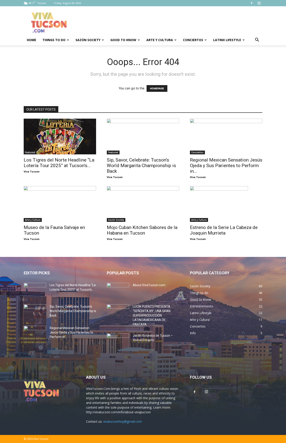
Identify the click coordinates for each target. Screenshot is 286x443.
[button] (257, 40)
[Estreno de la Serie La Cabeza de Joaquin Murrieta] (226, 204)
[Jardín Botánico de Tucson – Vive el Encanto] (118, 341)
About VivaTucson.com (149, 285)
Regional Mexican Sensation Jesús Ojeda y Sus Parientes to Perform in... (226, 165)
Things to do (53, 40)
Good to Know (123, 40)
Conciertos (193, 40)
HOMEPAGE (157, 88)
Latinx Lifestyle (227, 40)
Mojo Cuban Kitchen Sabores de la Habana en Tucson (142, 230)
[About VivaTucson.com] (118, 290)
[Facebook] (251, 3)
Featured (30, 152)
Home (31, 40)
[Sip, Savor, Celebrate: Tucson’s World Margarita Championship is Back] (143, 136)
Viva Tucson (32, 171)
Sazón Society (88, 40)
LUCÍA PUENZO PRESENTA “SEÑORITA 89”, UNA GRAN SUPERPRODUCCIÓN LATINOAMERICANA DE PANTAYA (151, 315)
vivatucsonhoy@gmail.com (122, 421)
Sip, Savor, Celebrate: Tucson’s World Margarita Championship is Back (141, 165)
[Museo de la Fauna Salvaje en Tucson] (60, 204)
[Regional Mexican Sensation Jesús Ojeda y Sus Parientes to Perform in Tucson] (226, 136)
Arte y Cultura (159, 40)
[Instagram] (259, 3)
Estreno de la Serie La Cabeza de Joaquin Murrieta (224, 230)
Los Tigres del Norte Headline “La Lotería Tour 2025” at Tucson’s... (59, 162)
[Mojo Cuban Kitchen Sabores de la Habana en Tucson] (143, 204)
